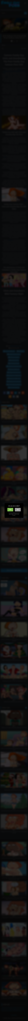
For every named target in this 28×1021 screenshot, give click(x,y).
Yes (10, 509)
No (18, 509)
